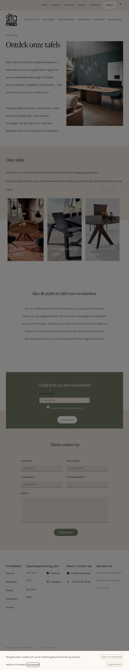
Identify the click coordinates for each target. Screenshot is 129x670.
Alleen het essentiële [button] (111, 657)
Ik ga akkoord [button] (114, 664)
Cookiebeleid (33, 664)
